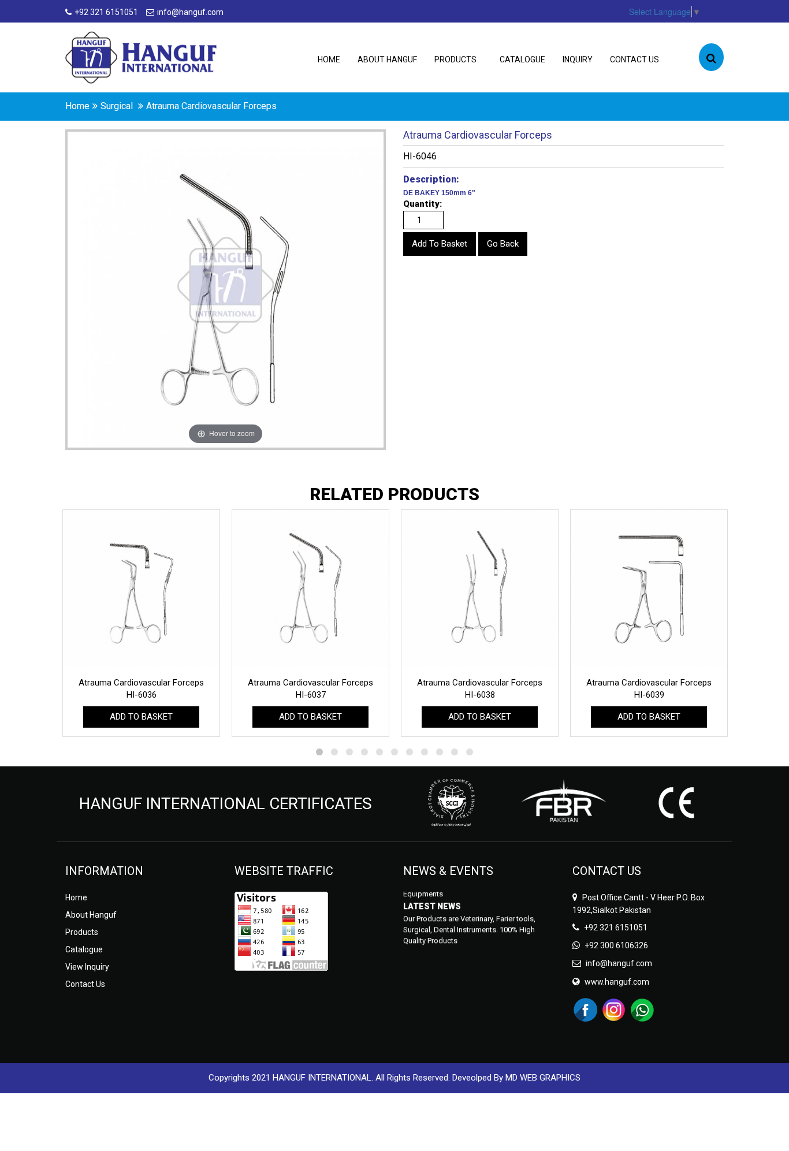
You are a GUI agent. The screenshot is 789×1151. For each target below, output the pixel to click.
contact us (634, 59)
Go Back (503, 244)
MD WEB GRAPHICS (542, 1077)
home (77, 105)
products (455, 59)
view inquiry (87, 966)
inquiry (578, 59)
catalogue (522, 59)
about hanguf (387, 59)
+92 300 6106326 (616, 945)
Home (329, 59)
